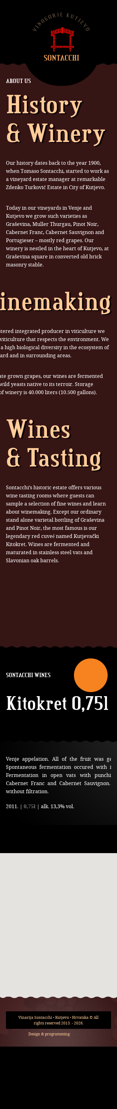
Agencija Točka (81, 1034)
